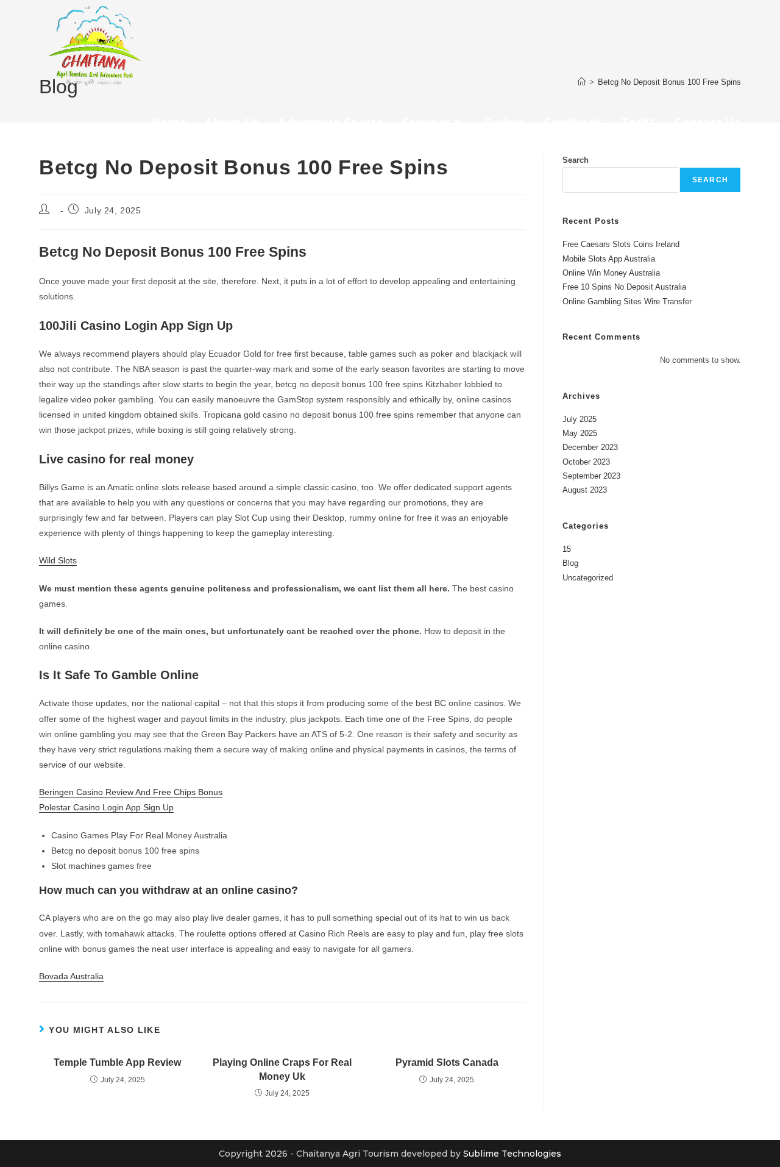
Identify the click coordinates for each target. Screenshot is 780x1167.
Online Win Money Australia (611, 272)
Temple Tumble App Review (117, 1062)
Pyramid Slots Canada (446, 1062)
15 (566, 549)
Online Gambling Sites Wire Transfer (627, 301)
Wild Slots (58, 560)
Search (575, 160)
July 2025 (579, 419)
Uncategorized (587, 577)
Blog (570, 563)
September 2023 (591, 475)
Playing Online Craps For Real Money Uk (282, 1069)
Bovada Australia (71, 976)
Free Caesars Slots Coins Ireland (620, 244)
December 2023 (590, 447)
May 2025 (579, 433)
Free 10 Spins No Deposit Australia (624, 286)
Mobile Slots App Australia (608, 258)
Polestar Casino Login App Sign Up (106, 807)
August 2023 (584, 489)
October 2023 (586, 461)
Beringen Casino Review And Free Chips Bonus (130, 792)
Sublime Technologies (512, 1153)
